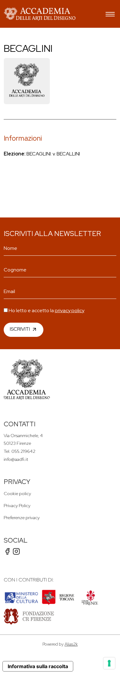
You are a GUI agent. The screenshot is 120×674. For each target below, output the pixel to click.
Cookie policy (17, 493)
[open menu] (110, 15)
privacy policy (69, 310)
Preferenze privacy (22, 517)
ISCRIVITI (20, 329)
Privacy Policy (17, 505)
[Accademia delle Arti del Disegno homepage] (40, 13)
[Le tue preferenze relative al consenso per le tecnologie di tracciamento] (109, 663)
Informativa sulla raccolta (38, 666)
